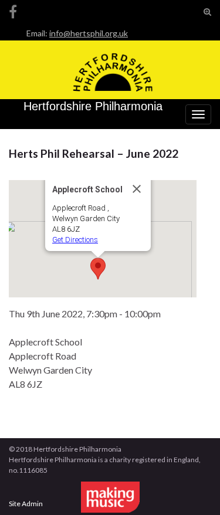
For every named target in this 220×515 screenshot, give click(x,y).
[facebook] (13, 9)
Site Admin (26, 503)
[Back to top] (193, 488)
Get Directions (75, 239)
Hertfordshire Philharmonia (93, 106)
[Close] (137, 189)
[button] (98, 269)
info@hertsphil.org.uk (88, 33)
